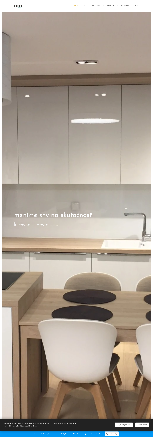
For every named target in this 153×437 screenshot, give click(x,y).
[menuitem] (76, 6)
